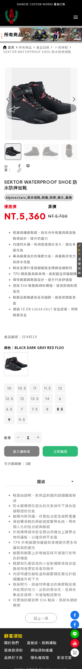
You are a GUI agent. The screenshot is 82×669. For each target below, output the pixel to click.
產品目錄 (42, 47)
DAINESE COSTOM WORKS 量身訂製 (41, 4)
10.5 (22, 388)
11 (34, 388)
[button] (8, 104)
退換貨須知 (13, 650)
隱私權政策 (40, 657)
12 (60, 388)
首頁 (11, 47)
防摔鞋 (63, 47)
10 (9, 388)
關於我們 (11, 642)
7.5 (35, 409)
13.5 (35, 398)
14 (47, 398)
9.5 (22, 419)
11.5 (47, 388)
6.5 (9, 409)
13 (22, 398)
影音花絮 (64, 657)
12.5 (9, 398)
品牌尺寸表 (13, 657)
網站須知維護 (42, 650)
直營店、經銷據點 (42, 642)
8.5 (60, 409)
